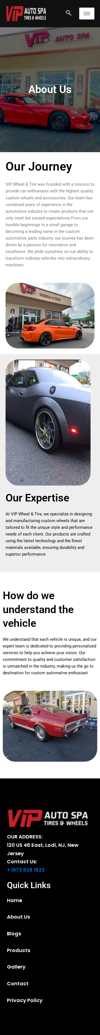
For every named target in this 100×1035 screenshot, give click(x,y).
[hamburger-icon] (86, 14)
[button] (68, 13)
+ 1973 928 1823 (26, 869)
